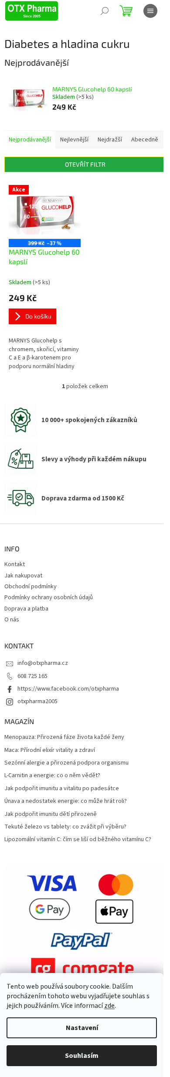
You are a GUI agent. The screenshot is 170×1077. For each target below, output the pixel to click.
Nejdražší (110, 139)
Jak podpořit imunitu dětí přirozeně (50, 814)
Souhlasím (82, 1055)
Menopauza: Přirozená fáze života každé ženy (64, 737)
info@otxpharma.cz (42, 663)
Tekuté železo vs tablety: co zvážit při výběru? (65, 827)
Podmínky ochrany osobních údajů (48, 597)
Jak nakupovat (23, 575)
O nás (11, 619)
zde (109, 1005)
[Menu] (150, 11)
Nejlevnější (74, 139)
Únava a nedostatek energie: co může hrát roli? (65, 801)
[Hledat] (104, 11)
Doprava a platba (26, 608)
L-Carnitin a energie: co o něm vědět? (52, 776)
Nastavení (82, 1028)
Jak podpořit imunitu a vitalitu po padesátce (61, 789)
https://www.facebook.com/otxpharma (68, 688)
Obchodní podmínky (30, 586)
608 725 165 (32, 676)
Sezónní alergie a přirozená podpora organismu (66, 763)
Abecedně (144, 139)
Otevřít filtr (85, 164)
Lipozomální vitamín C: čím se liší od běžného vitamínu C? (77, 839)
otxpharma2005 (37, 701)
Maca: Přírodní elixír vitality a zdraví (49, 750)
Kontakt (14, 564)
